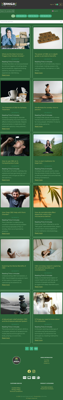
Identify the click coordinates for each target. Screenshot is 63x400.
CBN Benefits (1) (21, 16)
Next (36, 348)
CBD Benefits (15, 59)
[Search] (61, 21)
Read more (6, 75)
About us (46, 361)
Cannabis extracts (47, 387)
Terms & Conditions (16, 391)
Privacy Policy (16, 389)
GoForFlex (44, 396)
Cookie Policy (16, 388)
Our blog (46, 360)
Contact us (46, 363)
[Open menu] (60, 4)
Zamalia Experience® (27, 396)
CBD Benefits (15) (46, 16)
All (13, 16)
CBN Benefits (48, 59)
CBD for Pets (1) (33, 16)
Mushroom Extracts (47, 389)
